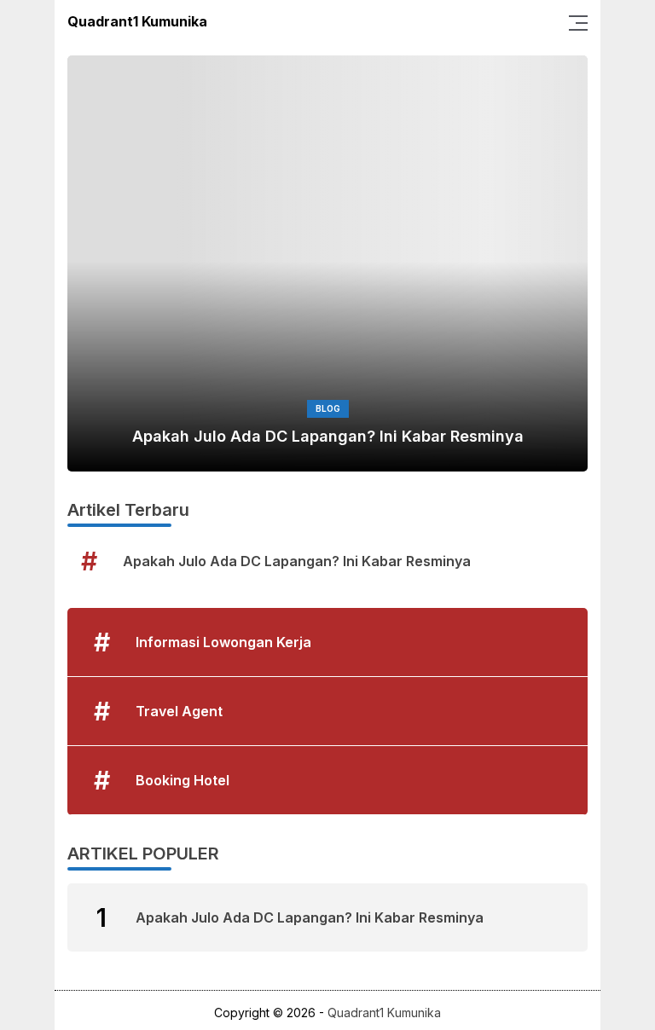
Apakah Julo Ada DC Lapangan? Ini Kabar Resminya (328, 436)
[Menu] (573, 21)
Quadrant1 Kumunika (137, 21)
